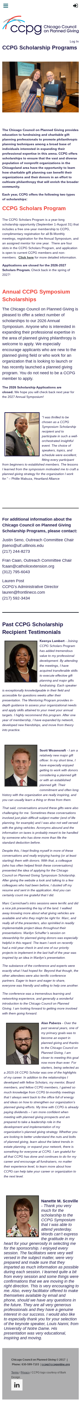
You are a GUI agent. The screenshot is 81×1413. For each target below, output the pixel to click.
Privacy (25, 1372)
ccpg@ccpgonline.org (56, 1364)
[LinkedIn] (16, 1385)
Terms (15, 1372)
